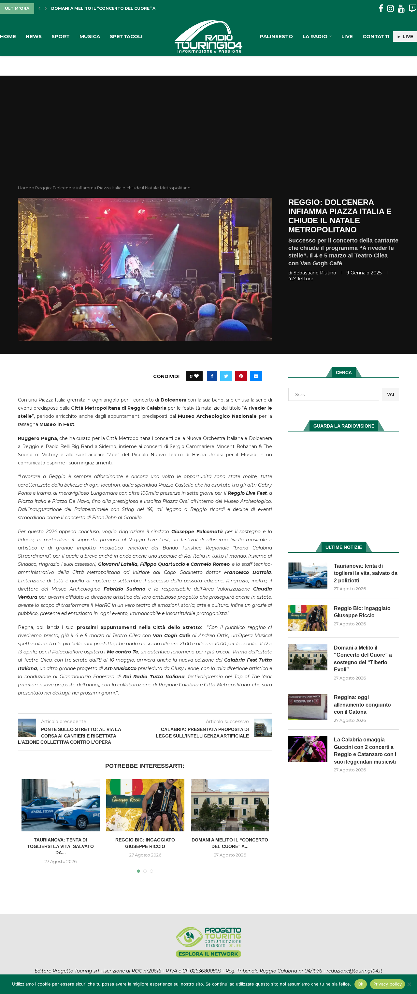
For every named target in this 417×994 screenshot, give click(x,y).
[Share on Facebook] (212, 376)
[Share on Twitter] (226, 376)
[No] (409, 984)
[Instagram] (390, 8)
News (34, 36)
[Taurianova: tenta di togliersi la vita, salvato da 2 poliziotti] (61, 805)
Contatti (376, 36)
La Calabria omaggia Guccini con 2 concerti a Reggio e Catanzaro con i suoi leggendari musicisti (365, 750)
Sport (60, 36)
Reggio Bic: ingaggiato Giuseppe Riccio (362, 612)
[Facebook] (380, 8)
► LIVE (405, 36)
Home (8, 36)
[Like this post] (196, 376)
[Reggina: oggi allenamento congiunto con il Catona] (307, 707)
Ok (361, 984)
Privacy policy (387, 984)
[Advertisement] (208, 136)
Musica (89, 36)
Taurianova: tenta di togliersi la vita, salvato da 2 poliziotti (365, 573)
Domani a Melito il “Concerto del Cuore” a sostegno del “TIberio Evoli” (363, 658)
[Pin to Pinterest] (241, 376)
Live (347, 36)
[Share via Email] (256, 376)
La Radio (315, 36)
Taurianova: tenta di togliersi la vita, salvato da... (60, 846)
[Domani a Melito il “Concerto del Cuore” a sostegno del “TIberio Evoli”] (230, 805)
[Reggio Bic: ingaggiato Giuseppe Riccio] (145, 805)
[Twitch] (412, 8)
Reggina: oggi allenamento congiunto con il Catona (116, 8)
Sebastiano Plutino (315, 273)
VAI (390, 394)
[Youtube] (401, 8)
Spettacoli (126, 36)
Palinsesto (276, 36)
